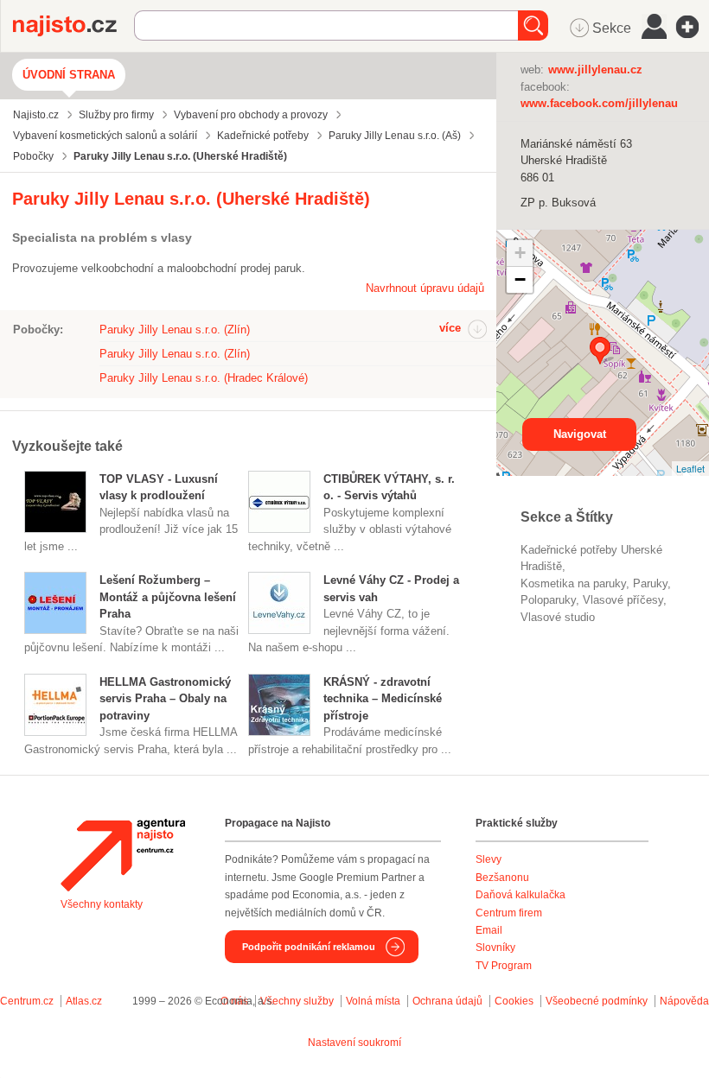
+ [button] (520, 252)
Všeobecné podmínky (597, 1001)
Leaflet (690, 468)
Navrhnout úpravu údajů (425, 288)
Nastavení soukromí (354, 1042)
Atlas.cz (84, 1001)
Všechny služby (298, 1001)
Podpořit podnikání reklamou (308, 946)
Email (489, 930)
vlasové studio (558, 617)
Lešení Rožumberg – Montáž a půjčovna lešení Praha (167, 597)
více (450, 327)
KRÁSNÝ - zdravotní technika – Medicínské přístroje (382, 698)
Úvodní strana (68, 74)
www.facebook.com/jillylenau (599, 103)
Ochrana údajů (447, 1001)
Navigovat (579, 434)
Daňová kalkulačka (520, 895)
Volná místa (373, 1001)
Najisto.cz (73, 26)
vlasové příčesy (623, 599)
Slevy (488, 859)
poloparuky (548, 599)
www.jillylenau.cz (595, 69)
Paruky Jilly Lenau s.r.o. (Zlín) (174, 329)
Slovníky (495, 947)
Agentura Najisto (123, 855)
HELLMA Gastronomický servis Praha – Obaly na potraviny (165, 698)
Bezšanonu (502, 878)
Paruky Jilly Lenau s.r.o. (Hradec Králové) (203, 377)
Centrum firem (509, 913)
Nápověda (684, 1001)
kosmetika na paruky (573, 583)
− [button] (520, 279)
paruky (650, 583)
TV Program (504, 966)
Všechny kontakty (102, 904)
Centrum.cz (27, 1001)
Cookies (514, 1001)
